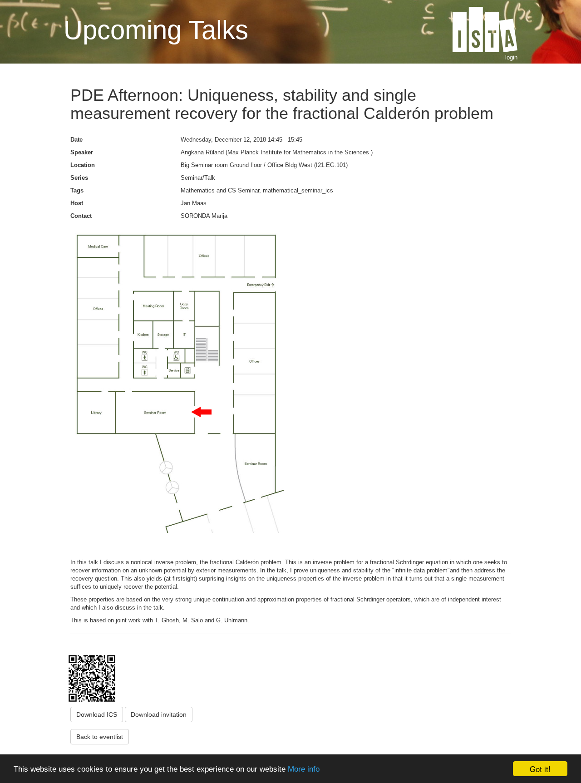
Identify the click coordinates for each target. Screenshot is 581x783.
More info (304, 769)
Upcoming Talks (156, 29)
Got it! (540, 768)
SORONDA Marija (204, 215)
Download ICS (96, 714)
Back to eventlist (99, 736)
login (511, 57)
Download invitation (159, 714)
